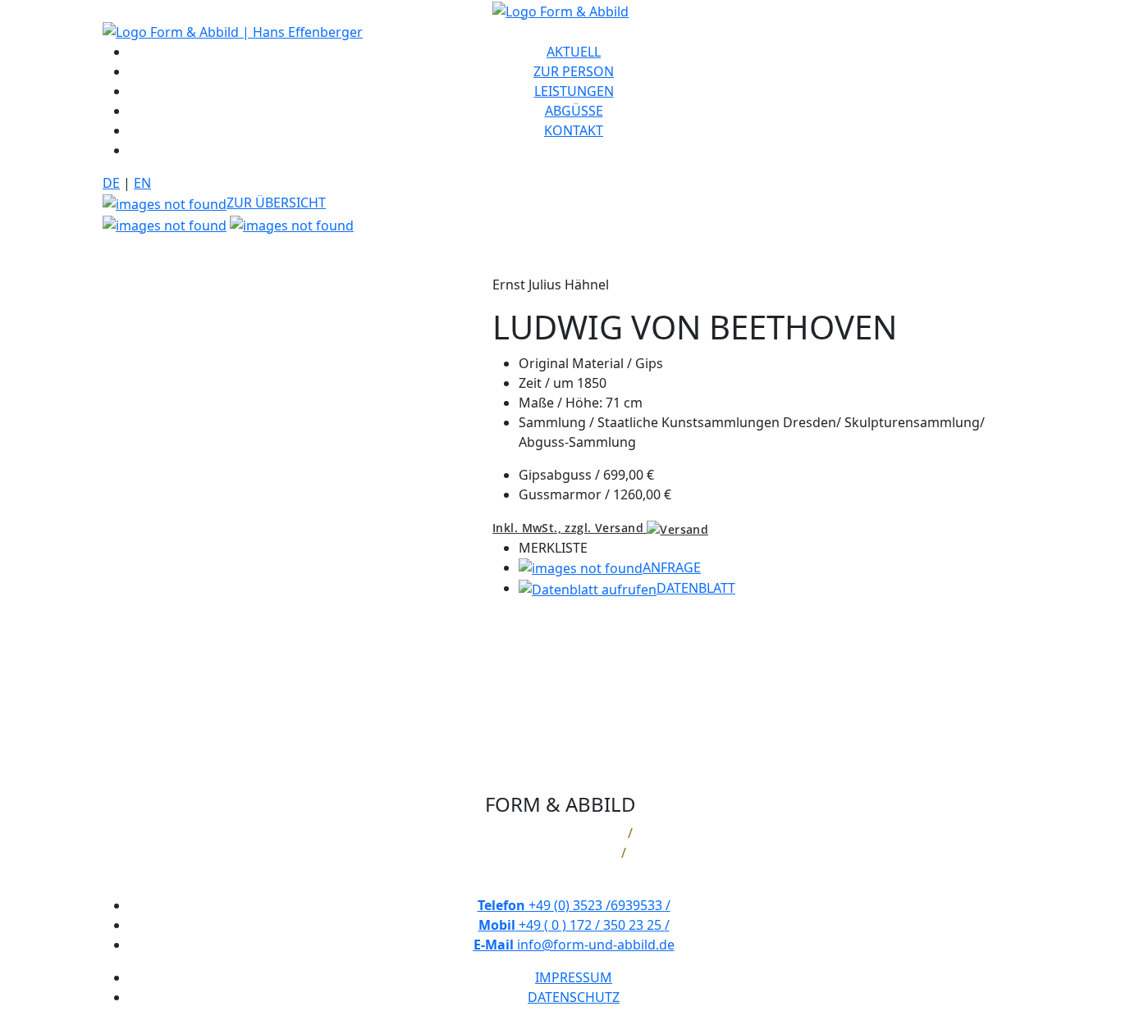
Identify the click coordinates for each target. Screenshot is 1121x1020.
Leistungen (574, 91)
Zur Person (573, 71)
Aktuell (574, 52)
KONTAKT (573, 130)
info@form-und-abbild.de (574, 945)
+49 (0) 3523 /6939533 (574, 905)
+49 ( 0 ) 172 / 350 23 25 (574, 925)
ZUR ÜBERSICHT (276, 203)
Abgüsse (574, 111)
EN (142, 183)
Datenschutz (574, 997)
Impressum (573, 977)
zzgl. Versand (569, 527)
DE (111, 183)
